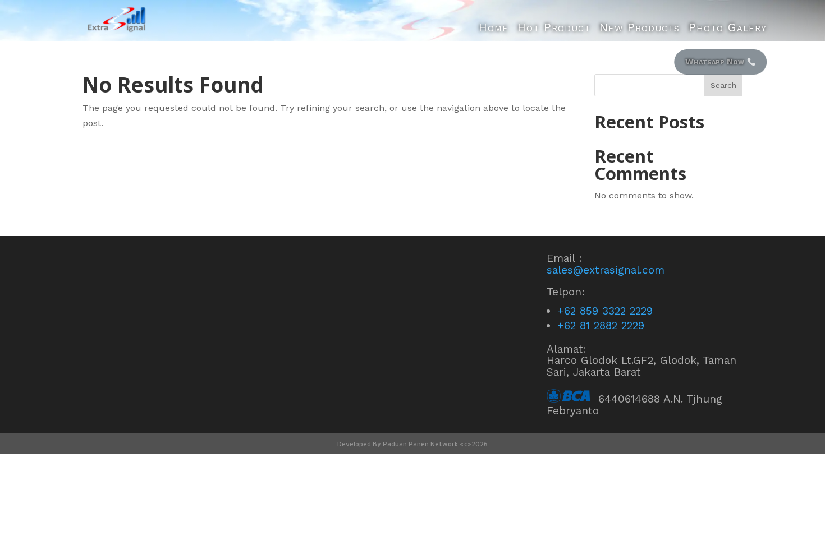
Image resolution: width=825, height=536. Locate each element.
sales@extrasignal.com (605, 270)
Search (723, 85)
